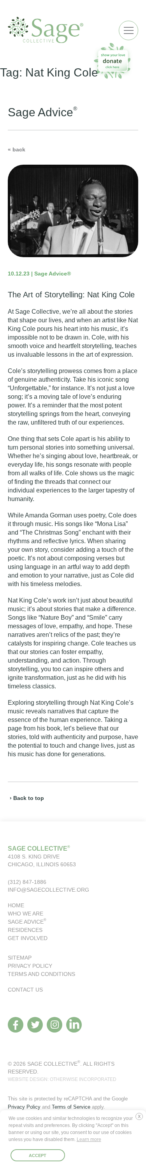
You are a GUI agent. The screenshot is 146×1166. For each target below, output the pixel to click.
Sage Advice (27, 922)
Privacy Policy (30, 966)
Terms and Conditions (41, 974)
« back (16, 149)
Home (16, 905)
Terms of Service (71, 1107)
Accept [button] (37, 1155)
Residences (25, 930)
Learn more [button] (89, 1139)
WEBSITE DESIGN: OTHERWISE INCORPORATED (62, 1079)
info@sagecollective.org (48, 890)
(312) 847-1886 (27, 882)
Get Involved (27, 938)
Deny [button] (141, 1119)
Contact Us (25, 989)
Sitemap (20, 957)
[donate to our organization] (112, 60)
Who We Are (25, 913)
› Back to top (27, 798)
